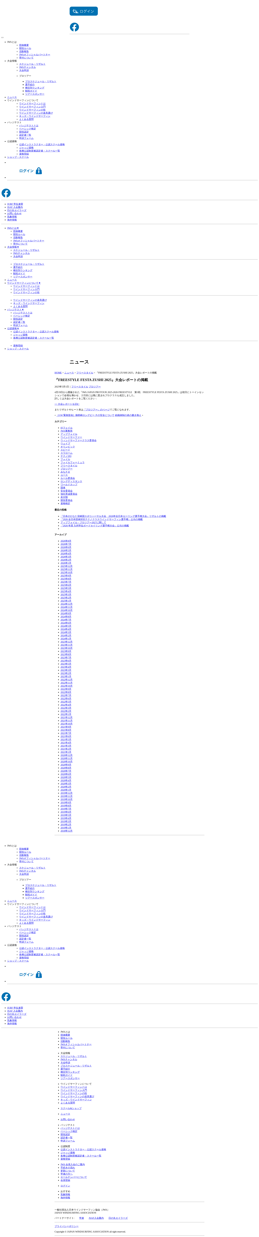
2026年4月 (66, 553)
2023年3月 (66, 670)
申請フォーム (26, 138)
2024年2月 (66, 635)
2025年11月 (67, 569)
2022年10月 (67, 686)
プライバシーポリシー (67, 1226)
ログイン (65, 1185)
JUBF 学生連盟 (15, 204)
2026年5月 (66, 550)
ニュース (12, 97)
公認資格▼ (13, 328)
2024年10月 (67, 610)
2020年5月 (66, 777)
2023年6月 (66, 660)
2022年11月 (67, 682)
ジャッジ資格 (26, 147)
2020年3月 (66, 783)
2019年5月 (66, 815)
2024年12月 (67, 604)
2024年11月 (67, 607)
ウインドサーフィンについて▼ (24, 283)
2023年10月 (67, 648)
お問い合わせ (14, 213)
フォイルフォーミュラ (73, 462)
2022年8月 (66, 692)
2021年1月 (66, 752)
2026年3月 (66, 556)
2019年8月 (66, 805)
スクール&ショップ (71, 1108)
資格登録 (24, 154)
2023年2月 (66, 673)
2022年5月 (66, 701)
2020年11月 (67, 758)
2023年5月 (66, 664)
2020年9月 (66, 764)
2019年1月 (66, 827)
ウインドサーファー (71, 437)
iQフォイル (67, 427)
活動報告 (24, 51)
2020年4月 (66, 780)
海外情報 (12, 219)
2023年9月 (66, 651)
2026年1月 (66, 563)
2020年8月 (66, 768)
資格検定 (65, 503)
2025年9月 (66, 575)
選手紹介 (30, 84)
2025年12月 (67, 566)
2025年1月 (66, 601)
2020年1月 (66, 790)
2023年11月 (67, 645)
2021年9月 (66, 727)
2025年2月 (66, 597)
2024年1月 (66, 638)
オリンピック (68, 446)
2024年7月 (66, 619)
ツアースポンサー (34, 94)
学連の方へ (67, 1174)
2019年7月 (66, 809)
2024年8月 (66, 616)
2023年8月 (66, 654)
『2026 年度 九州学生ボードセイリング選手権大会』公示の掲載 (95, 525)
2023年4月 (66, 667)
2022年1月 (66, 714)
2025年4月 (66, 591)
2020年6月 (66, 774)
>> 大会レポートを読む (67, 404)
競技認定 (24, 132)
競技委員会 (67, 500)
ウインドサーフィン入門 (32, 106)
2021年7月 (66, 733)
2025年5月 (66, 588)
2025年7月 (66, 582)
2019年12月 (67, 793)
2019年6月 (66, 812)
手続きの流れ (68, 1167)
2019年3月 (66, 821)
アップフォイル (69, 434)
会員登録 (65, 1180)
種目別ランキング (34, 87)
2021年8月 (66, 730)
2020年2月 (66, 786)
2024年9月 (66, 613)
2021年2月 (66, 749)
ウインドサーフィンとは (32, 103)
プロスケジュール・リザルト (40, 81)
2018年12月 (67, 831)
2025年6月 (66, 585)
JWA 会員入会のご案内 (73, 1164)
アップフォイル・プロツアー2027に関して (83, 522)
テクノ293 (66, 456)
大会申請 (24, 70)
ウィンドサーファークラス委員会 (79, 440)
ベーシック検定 (27, 128)
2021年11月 (67, 720)
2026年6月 (66, 547)
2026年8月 (66, 541)
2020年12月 (67, 755)
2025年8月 (66, 578)
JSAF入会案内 (96, 1218)
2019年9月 (66, 802)
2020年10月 (67, 761)
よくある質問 (26, 119)
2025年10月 (67, 572)
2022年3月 (66, 708)
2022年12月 (67, 679)
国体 (63, 487)
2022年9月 (66, 689)
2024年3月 (66, 632)
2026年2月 (66, 560)
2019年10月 (67, 799)
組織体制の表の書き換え (128, 415)
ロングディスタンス (71, 481)
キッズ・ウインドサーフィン (34, 116)
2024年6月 (66, 623)
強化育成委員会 (69, 494)
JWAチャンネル (27, 67)
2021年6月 (66, 736)
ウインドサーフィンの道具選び (36, 113)
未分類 (64, 497)
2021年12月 (67, 717)
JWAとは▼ (13, 228)
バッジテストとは (28, 125)
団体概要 (24, 45)
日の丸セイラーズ (16, 210)
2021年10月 (67, 723)
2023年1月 (66, 676)
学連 (81, 1218)
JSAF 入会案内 (15, 207)
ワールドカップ (69, 484)
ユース (64, 475)
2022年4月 (66, 705)
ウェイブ (65, 443)
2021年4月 (66, 742)
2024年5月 (66, 626)
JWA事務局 (66, 431)
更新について (68, 1170)
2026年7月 (66, 544)
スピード (65, 450)
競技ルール (25, 48)
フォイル (65, 459)
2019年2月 (66, 824)
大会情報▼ (13, 247)
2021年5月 (66, 739)
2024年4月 (66, 629)
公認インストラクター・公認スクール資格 (42, 144)
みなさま (65, 472)
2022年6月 (66, 698)
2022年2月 (66, 711)
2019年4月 (66, 818)
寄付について (26, 57)
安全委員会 (67, 491)
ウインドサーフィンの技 (32, 109)
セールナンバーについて (74, 1177)
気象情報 (12, 216)
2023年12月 (67, 641)
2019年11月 (67, 796)
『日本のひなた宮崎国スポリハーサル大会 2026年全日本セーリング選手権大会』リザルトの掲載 (113, 516)
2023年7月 (66, 657)
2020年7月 (66, 771)
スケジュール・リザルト (32, 64)
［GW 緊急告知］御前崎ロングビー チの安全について (85, 415)
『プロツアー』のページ (96, 409)
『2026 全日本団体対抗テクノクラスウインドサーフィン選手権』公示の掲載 (102, 519)
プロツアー (95, 386)
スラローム (67, 453)
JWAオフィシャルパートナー (34, 54)
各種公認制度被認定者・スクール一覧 (39, 150)
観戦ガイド (31, 91)
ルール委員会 (68, 478)
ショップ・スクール (18, 157)
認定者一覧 (25, 135)
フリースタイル (79, 386)
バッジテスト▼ (15, 309)
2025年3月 (66, 594)
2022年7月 (66, 695)
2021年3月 (66, 745)
